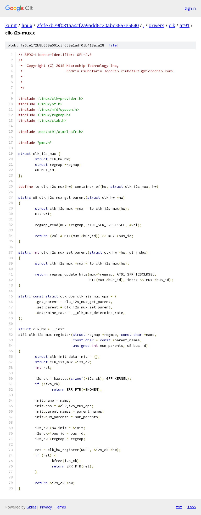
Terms (60, 507)
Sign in (190, 8)
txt (179, 507)
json (191, 507)
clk (172, 25)
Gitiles (31, 507)
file (112, 45)
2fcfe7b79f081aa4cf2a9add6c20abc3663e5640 (88, 25)
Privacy (46, 507)
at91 (184, 25)
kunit (11, 25)
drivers (156, 25)
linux (26, 25)
